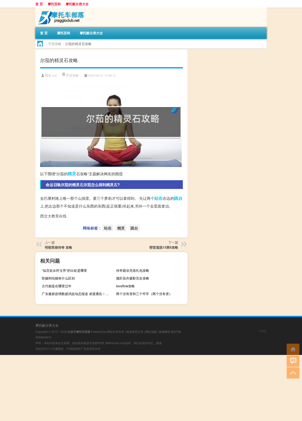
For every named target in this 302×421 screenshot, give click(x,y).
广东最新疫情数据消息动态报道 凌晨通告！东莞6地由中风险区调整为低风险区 (77, 293)
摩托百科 (54, 3)
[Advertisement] (141, 388)
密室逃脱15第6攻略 (163, 247)
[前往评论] (292, 360)
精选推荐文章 (134, 331)
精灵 (72, 174)
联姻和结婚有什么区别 (58, 278)
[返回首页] (292, 349)
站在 (158, 198)
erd (54, 75)
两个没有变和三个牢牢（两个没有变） (144, 293)
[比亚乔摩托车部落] (60, 9)
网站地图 (151, 331)
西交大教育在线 (53, 216)
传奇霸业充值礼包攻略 (132, 270)
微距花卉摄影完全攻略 (132, 278)
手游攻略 (54, 43)
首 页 (39, 3)
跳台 (178, 198)
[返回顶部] (292, 372)
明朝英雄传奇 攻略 (58, 247)
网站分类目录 (115, 331)
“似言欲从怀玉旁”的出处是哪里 (64, 270)
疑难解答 (164, 331)
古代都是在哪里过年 (56, 285)
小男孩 (262, 331)
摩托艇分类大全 (77, 3)
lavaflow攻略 (125, 285)
